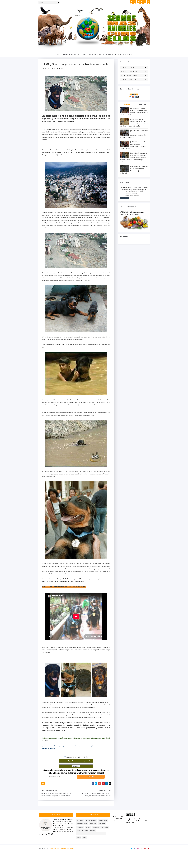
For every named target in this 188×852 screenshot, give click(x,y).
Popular (127, 104)
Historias (82, 54)
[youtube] (144, 2)
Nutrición (104, 827)
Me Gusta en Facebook (129, 71)
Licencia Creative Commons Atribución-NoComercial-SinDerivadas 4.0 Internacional (130, 821)
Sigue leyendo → (67, 831)
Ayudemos (80, 820)
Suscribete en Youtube (129, 75)
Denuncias (92, 54)
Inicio (58, 54)
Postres (92, 830)
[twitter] (131, 2)
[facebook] (134, 2)
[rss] (141, 2)
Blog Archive (141, 104)
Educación (102, 823)
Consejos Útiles (112, 54)
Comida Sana (103, 820)
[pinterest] (148, 2)
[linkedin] (46, 834)
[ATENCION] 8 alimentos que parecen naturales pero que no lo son (132, 213)
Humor (88, 827)
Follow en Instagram (128, 79)
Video (78, 837)
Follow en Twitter (127, 67)
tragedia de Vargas (51, 129)
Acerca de (127, 54)
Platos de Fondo (82, 830)
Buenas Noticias (69, 54)
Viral (100, 54)
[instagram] (138, 2)
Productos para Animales (85, 834)
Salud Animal (100, 834)
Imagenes (96, 827)
